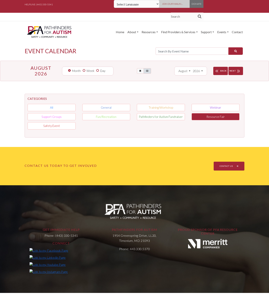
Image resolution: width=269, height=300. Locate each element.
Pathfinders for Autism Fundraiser (161, 116)
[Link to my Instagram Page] (49, 271)
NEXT (235, 71)
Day (102, 70)
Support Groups (52, 116)
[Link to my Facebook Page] (49, 250)
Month (76, 70)
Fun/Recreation (106, 116)
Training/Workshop (161, 107)
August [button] (183, 71)
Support (206, 32)
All (51, 107)
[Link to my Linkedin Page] (48, 257)
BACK (220, 71)
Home (120, 32)
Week (90, 70)
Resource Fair (215, 116)
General (106, 107)
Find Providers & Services (178, 32)
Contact (237, 32)
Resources (149, 32)
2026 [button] (196, 71)
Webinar (215, 107)
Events (221, 32)
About (131, 32)
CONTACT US (227, 166)
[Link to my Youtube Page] (48, 264)
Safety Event (51, 126)
